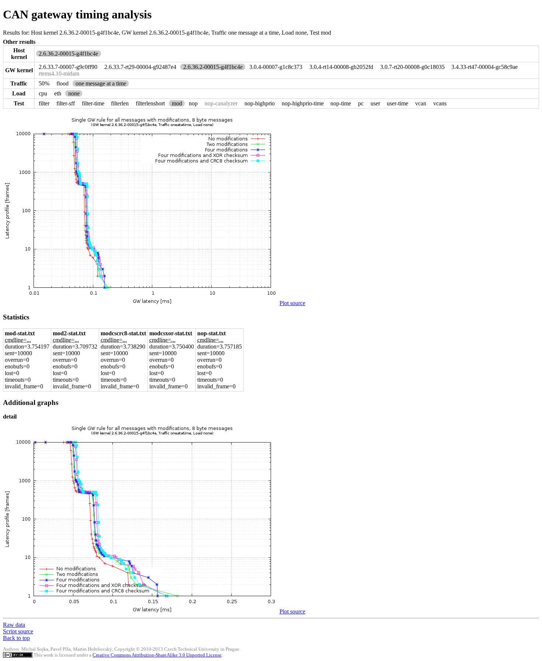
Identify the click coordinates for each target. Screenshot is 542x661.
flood (62, 83)
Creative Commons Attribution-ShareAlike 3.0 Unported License (157, 655)
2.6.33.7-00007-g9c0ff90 (68, 67)
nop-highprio (259, 103)
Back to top (16, 638)
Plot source (292, 303)
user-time (397, 103)
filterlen (120, 103)
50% (44, 83)
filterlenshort (150, 103)
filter (44, 103)
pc (361, 103)
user (375, 103)
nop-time (340, 103)
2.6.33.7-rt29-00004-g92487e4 (140, 67)
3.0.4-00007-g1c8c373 (275, 67)
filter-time (93, 103)
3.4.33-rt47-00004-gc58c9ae (484, 67)
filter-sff (65, 103)
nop (193, 103)
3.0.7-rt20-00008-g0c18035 (412, 67)
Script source (18, 631)
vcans (440, 103)
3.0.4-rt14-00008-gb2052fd (341, 67)
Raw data (14, 625)
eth (57, 93)
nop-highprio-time (303, 103)
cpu (43, 93)
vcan (420, 103)
